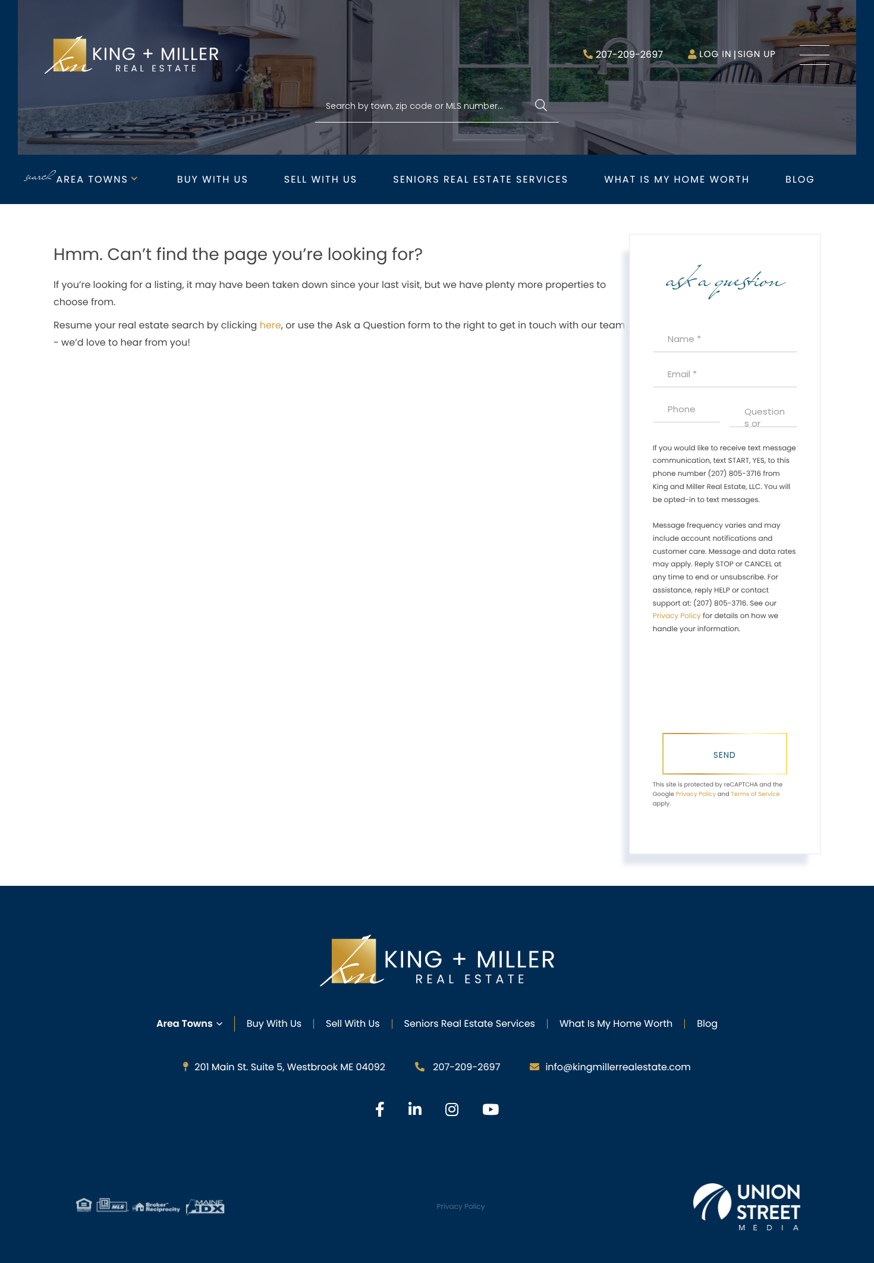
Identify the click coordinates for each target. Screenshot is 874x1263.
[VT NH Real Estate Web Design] (746, 1206)
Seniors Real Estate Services (480, 179)
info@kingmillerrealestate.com (617, 1067)
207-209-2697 (629, 54)
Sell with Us (320, 179)
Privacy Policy (677, 616)
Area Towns (92, 179)
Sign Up (756, 54)
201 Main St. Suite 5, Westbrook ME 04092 (289, 1067)
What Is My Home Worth (615, 1023)
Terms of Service (755, 793)
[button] (540, 106)
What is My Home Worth (677, 179)
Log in (715, 54)
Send (724, 755)
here (270, 325)
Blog (800, 179)
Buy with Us (213, 179)
